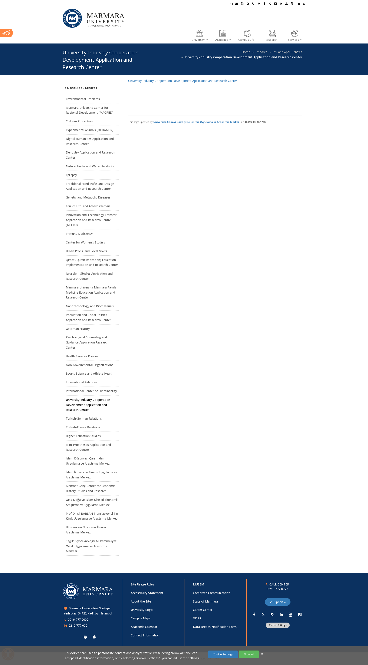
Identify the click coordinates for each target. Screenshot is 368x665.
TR (298, 4)
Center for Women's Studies (85, 242)
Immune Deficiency (79, 234)
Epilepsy (71, 175)
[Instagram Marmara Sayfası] (275, 3)
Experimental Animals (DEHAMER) (89, 130)
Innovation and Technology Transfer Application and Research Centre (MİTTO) (91, 220)
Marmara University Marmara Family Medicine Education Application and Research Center (91, 292)
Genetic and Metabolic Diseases (88, 197)
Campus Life (246, 40)
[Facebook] (254, 614)
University (198, 40)
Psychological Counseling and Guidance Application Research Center (87, 342)
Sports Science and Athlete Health (89, 373)
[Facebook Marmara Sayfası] (264, 3)
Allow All (249, 654)
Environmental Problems (83, 99)
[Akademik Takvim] (242, 3)
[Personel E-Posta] (236, 3)
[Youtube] (290, 614)
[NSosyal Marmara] (299, 614)
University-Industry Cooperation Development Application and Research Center (182, 81)
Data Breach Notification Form (215, 627)
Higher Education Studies (83, 436)
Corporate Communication (211, 593)
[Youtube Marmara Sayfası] (286, 3)
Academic (221, 40)
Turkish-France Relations (83, 427)
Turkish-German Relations (84, 418)
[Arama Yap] (304, 4)
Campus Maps (141, 618)
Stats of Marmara (205, 601)
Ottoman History (78, 329)
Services (294, 40)
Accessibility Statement (147, 593)
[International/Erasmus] (248, 3)
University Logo (142, 610)
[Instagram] (272, 614)
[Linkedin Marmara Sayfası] (281, 3)
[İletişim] (253, 3)
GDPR (197, 618)
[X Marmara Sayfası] (270, 3)
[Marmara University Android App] (85, 636)
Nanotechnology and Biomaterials (90, 306)
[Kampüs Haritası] (259, 3)
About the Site (141, 601)
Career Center (202, 610)
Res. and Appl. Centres (287, 52)
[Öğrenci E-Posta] (231, 3)
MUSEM (198, 584)
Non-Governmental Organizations (89, 365)
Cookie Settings (277, 625)
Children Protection (79, 121)
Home (246, 52)
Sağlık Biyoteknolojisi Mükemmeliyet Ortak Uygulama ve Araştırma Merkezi (91, 546)
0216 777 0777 (277, 589)
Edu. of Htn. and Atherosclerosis (88, 206)
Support (278, 602)
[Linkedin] (281, 614)
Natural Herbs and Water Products (90, 166)
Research (271, 40)
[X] (263, 614)
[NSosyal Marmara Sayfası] (292, 3)
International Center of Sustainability (91, 391)
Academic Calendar (144, 627)
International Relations (82, 382)
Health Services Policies (82, 356)
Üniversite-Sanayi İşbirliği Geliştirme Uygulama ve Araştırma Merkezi (196, 121)
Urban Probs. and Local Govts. (87, 251)
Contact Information (145, 635)
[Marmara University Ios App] (94, 636)
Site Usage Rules (142, 584)
